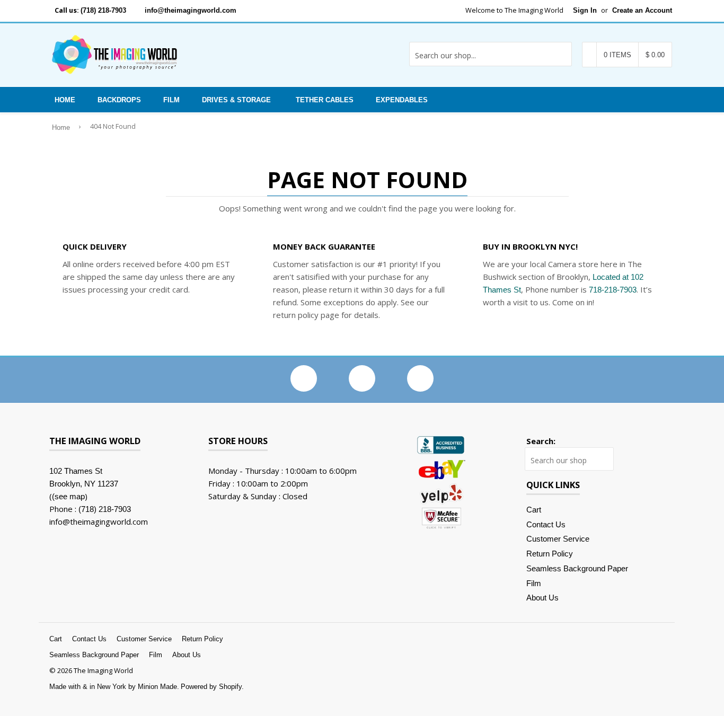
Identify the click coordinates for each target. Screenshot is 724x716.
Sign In (585, 10)
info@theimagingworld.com (190, 10)
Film (171, 100)
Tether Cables (325, 100)
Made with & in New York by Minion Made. (114, 687)
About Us (542, 597)
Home (65, 100)
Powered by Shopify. (212, 687)
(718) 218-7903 (103, 10)
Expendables (402, 100)
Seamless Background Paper (577, 568)
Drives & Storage (236, 100)
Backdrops (119, 100)
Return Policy (549, 553)
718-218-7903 (613, 289)
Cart (533, 509)
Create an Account (642, 10)
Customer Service (557, 538)
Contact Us (546, 524)
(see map (68, 496)
